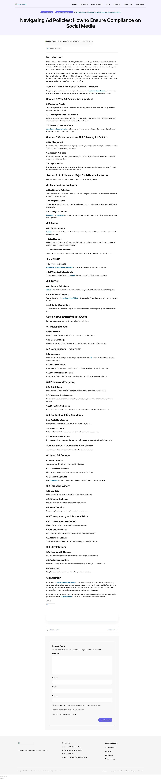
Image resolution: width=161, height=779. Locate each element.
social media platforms (97, 91)
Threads (140, 771)
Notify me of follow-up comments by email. (69, 710)
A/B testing (53, 480)
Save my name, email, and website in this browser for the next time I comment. (78, 705)
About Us (108, 751)
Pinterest (133, 771)
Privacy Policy (110, 759)
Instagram (60, 215)
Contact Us (109, 755)
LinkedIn (72, 275)
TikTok (49, 290)
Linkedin (120, 771)
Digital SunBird (66, 597)
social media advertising (66, 582)
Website (55, 696)
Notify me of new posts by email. (65, 714)
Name (55, 678)
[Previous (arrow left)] (0, 778)
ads (91, 358)
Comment (56, 653)
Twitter (49, 232)
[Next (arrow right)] (2, 778)
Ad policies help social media (56, 129)
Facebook (50, 215)
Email (54, 687)
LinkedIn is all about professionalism (59, 267)
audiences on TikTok (70, 298)
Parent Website (110, 747)
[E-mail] (47, 625)
